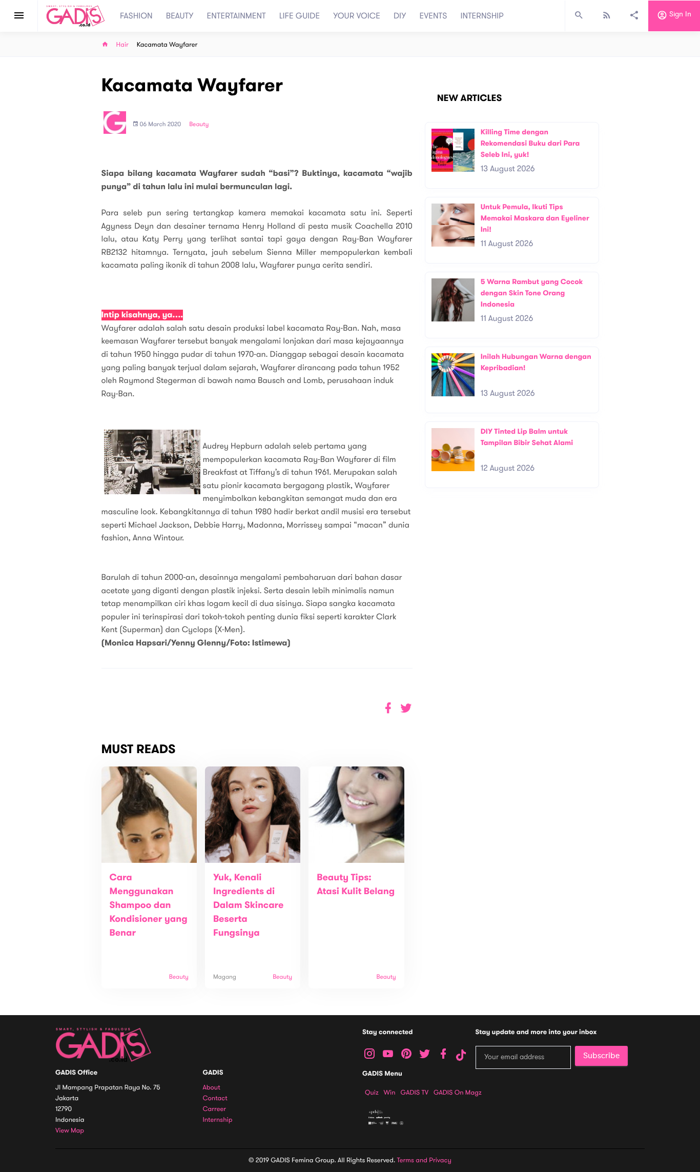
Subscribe (601, 1055)
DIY (400, 16)
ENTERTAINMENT (236, 16)
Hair (122, 45)
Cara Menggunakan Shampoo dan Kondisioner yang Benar (149, 905)
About (211, 1087)
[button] (406, 708)
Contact (215, 1098)
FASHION (136, 16)
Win (390, 1092)
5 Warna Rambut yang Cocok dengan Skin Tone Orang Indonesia (532, 293)
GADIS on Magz (458, 1092)
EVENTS (433, 16)
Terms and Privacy (424, 1160)
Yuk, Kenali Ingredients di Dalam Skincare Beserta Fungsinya (248, 905)
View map (69, 1130)
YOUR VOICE (356, 16)
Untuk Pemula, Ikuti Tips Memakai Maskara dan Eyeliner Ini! (535, 218)
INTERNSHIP (482, 16)
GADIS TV (414, 1092)
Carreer (215, 1109)
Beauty (199, 124)
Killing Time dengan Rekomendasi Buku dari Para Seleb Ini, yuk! (530, 143)
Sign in (679, 14)
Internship (218, 1120)
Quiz (372, 1092)
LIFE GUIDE (299, 16)
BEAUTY (180, 16)
